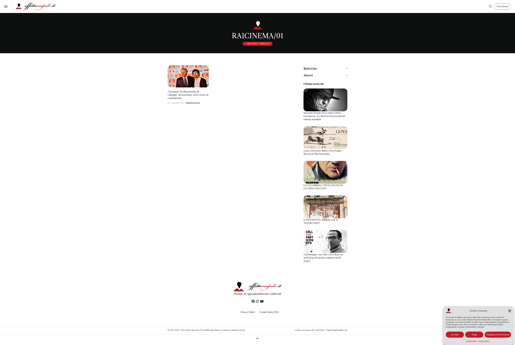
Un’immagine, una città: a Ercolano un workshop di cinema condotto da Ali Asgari (323, 257)
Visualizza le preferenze (498, 334)
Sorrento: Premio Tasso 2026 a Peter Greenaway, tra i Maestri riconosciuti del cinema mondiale (324, 116)
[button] (509, 310)
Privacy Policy (484, 341)
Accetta (455, 334)
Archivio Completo (259, 44)
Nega (474, 334)
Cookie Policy (471, 341)
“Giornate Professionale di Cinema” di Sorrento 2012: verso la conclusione (188, 95)
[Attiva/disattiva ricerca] (490, 6)
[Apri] (6, 6)
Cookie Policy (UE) (268, 312)
